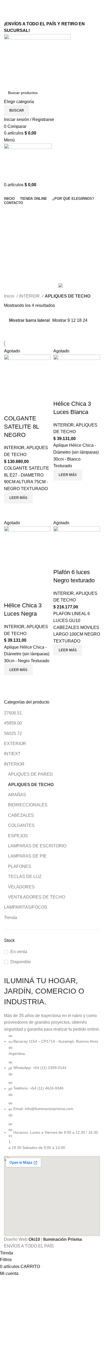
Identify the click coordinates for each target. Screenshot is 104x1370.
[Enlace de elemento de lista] (52, 1092)
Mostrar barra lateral (29, 320)
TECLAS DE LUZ (25, 876)
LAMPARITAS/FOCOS (25, 907)
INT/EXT (12, 753)
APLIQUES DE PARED (30, 774)
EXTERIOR (15, 743)
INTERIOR (14, 764)
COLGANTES (21, 825)
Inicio (9, 296)
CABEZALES (21, 815)
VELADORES (21, 887)
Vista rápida (10, 510)
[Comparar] (10, 407)
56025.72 (13, 733)
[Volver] (10, 211)
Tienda (10, 917)
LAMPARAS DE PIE (27, 856)
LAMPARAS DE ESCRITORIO (37, 846)
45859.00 (13, 723)
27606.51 (13, 713)
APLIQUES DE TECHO (31, 784)
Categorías (15, 238)
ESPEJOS (18, 836)
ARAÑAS (17, 794)
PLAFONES (19, 866)
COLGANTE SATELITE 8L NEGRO (21, 426)
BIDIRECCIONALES (27, 805)
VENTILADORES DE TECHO (36, 897)
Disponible (20, 962)
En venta (18, 951)
